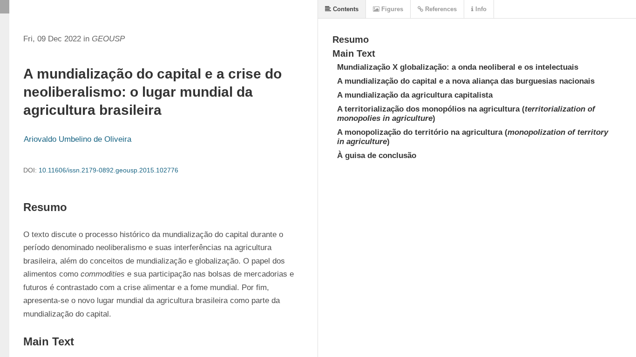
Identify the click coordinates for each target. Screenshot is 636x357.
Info (480, 9)
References (440, 9)
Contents (345, 9)
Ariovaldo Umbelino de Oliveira (77, 139)
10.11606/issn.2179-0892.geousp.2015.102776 (108, 170)
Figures (391, 9)
